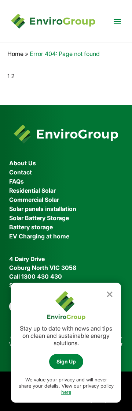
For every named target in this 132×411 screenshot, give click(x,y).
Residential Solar (32, 190)
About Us (22, 163)
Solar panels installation (42, 208)
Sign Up (66, 361)
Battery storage (31, 227)
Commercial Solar (34, 199)
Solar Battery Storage (39, 218)
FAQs (16, 181)
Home (15, 53)
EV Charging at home (39, 236)
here (66, 392)
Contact (20, 172)
